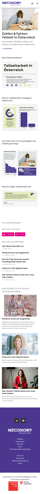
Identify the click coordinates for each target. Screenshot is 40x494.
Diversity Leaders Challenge (20, 449)
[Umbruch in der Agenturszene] (20, 344)
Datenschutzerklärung (20, 461)
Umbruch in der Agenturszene (15, 268)
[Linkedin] (16, 420)
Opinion (20, 444)
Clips (20, 447)
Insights (20, 439)
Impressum (20, 458)
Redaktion (8, 48)
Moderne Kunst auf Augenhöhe (15, 253)
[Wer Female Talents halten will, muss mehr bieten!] (20, 378)
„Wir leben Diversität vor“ (13, 246)
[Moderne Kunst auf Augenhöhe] (20, 306)
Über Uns (20, 456)
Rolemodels (20, 441)
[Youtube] (23, 420)
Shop (20, 463)
